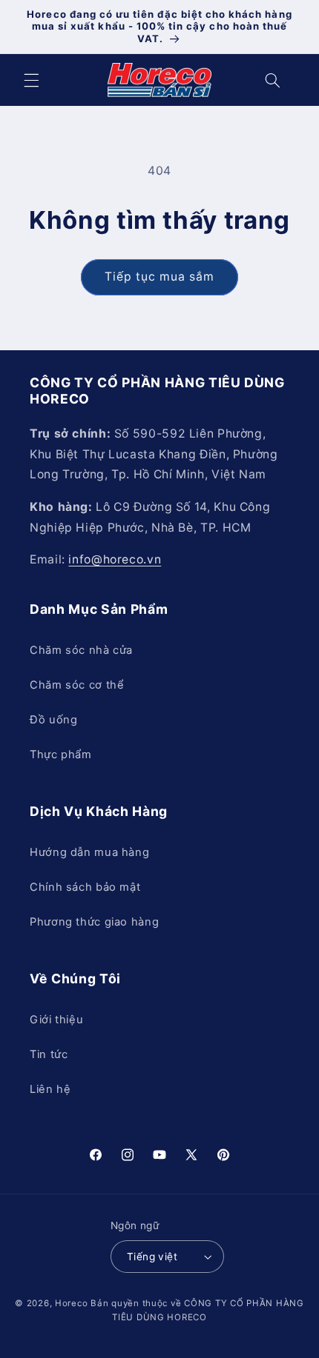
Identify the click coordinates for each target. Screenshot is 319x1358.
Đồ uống (53, 719)
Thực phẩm (61, 754)
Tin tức (49, 1054)
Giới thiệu (56, 1019)
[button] (31, 80)
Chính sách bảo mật (85, 887)
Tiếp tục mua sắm (160, 277)
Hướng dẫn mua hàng (89, 852)
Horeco (71, 1303)
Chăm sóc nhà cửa (81, 650)
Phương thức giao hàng (94, 922)
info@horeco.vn (114, 559)
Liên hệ (50, 1089)
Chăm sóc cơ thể (77, 685)
